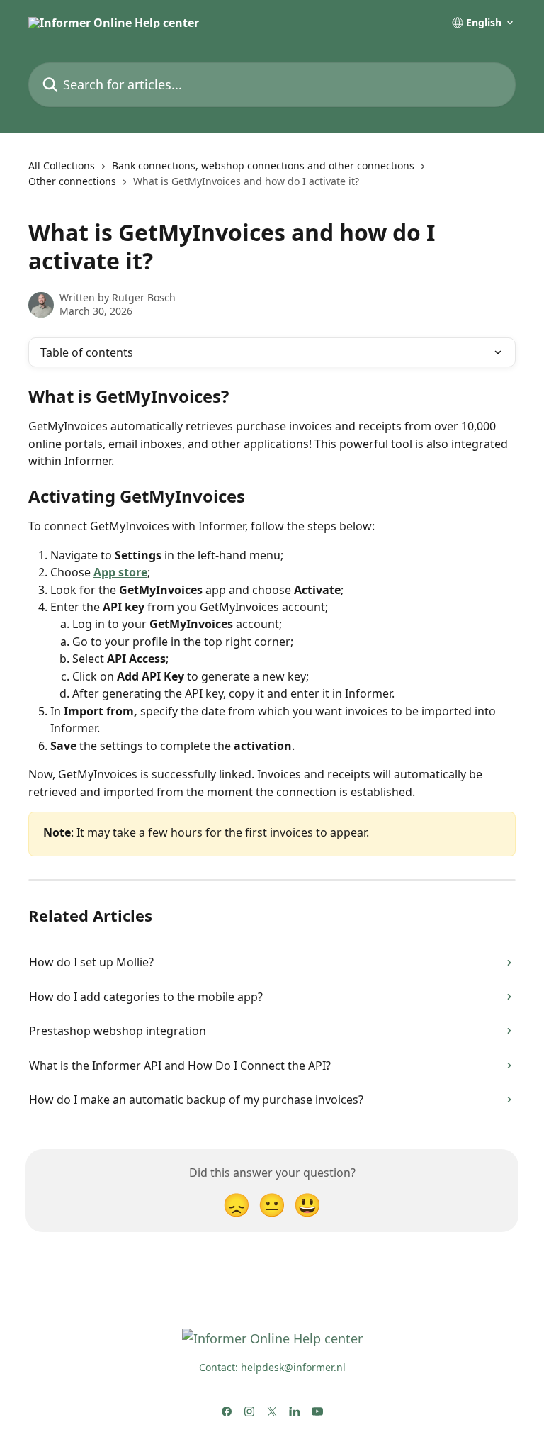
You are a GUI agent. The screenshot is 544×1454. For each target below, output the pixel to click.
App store (120, 572)
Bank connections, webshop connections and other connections (263, 165)
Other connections (72, 181)
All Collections (61, 165)
